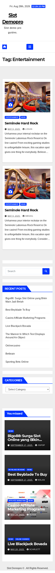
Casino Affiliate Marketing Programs (25, 318)
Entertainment (12, 117)
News (23, 117)
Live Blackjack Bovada (18, 326)
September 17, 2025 (22, 445)
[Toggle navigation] (29, 47)
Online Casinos (22, 539)
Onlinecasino (13, 345)
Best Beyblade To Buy (18, 309)
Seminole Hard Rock (21, 123)
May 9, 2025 (14, 129)
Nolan (41, 480)
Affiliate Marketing (17, 500)
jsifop (41, 445)
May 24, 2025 (18, 515)
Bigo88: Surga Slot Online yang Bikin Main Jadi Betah (24, 440)
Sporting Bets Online (17, 361)
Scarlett (34, 549)
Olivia (32, 515)
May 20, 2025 (18, 549)
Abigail (29, 216)
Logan (28, 129)
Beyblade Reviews (17, 469)
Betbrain (10, 353)
